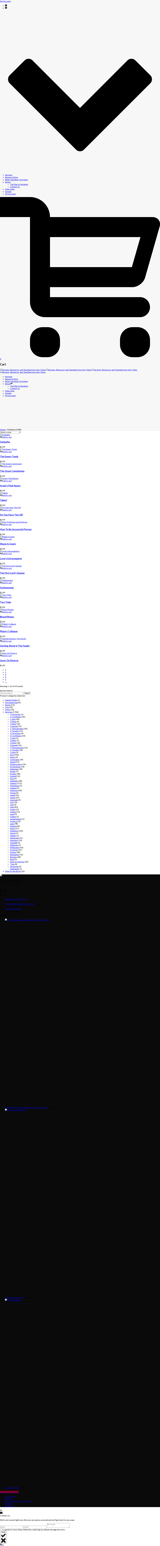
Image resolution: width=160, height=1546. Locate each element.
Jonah (12, 809)
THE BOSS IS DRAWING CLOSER (19, 904)
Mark (12, 828)
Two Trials (5, 602)
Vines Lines (9, 189)
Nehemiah (14, 838)
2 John (13, 738)
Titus (12, 864)
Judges (13, 816)
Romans (13, 857)
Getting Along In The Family (15, 645)
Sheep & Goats (8, 543)
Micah (13, 833)
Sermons (8, 175)
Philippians (14, 847)
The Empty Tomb (9, 456)
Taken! (3, 500)
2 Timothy (14, 750)
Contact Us (15, 187)
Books (8, 705)
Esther (13, 771)
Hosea (13, 793)
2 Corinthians (15, 736)
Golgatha (5, 442)
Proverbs (14, 850)
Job (11, 802)
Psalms (13, 852)
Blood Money (7, 616)
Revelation (14, 854)
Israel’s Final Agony (10, 485)
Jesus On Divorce (9, 660)
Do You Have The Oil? (11, 514)
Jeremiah (14, 800)
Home (2, 429)
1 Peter (13, 724)
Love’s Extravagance (11, 558)
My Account (5, 1)
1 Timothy (14, 731)
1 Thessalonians (17, 728)
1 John (13, 719)
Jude (12, 814)
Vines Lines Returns (13, 909)
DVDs (7, 709)
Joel (12, 804)
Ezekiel (13, 776)
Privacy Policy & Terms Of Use (18, 1501)
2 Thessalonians (17, 747)
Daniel (13, 762)
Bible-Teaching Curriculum (16, 179)
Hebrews (14, 790)
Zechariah (14, 866)
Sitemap (8, 1503)
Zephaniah (14, 869)
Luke (12, 823)
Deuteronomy (16, 764)
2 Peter (13, 743)
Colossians (14, 759)
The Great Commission (12, 471)
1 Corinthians (15, 717)
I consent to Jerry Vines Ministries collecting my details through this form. (33, 1529)
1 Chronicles (15, 714)
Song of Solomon (17, 862)
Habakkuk (14, 785)
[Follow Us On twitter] (4, 892)
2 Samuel (14, 745)
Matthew (14, 831)
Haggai (13, 788)
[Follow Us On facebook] (1, 892)
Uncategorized (11, 702)
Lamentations (16, 819)
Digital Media (11, 700)
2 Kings (13, 740)
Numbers (14, 840)
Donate (8, 191)
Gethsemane (7, 587)
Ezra (12, 778)
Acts (12, 755)
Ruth (12, 859)
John (12, 807)
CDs (7, 707)
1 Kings (13, 721)
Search (27, 693)
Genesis (13, 783)
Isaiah (12, 795)
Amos (12, 757)
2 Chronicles (15, 733)
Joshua (13, 812)
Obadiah (14, 842)
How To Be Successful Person (16, 529)
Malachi (13, 826)
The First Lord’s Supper (12, 573)
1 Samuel (14, 726)
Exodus (13, 774)
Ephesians (14, 769)
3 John (13, 752)
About (7, 182)
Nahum (13, 835)
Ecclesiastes (15, 766)
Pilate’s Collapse (9, 631)
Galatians (14, 781)
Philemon (14, 845)
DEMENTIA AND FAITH (16, 899)
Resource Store (11, 177)
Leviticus (14, 821)
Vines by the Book (13, 871)
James (12, 797)
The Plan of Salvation (19, 184)
